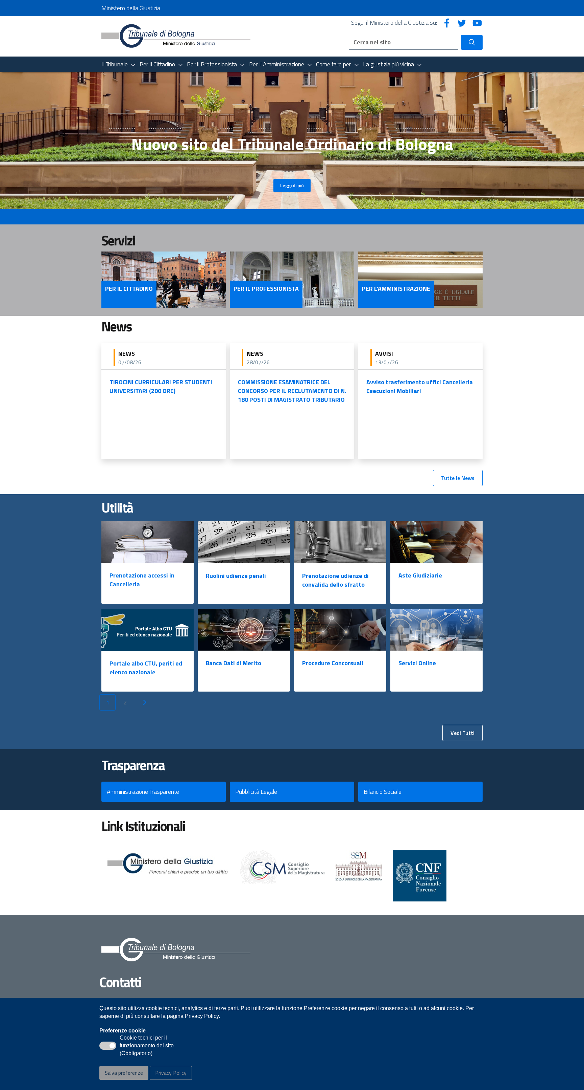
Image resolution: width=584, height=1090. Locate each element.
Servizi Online (417, 663)
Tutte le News (457, 478)
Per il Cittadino (129, 288)
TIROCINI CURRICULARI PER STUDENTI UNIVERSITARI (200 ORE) (161, 386)
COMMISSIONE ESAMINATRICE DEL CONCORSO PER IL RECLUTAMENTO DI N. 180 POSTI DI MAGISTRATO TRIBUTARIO (292, 390)
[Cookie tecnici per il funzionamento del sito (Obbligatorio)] (107, 1046)
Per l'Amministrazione (396, 288)
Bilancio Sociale (383, 791)
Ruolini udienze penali (236, 575)
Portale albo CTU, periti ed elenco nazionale (146, 668)
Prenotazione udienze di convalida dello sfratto (335, 580)
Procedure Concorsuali (332, 663)
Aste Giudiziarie (420, 575)
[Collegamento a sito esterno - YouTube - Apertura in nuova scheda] (477, 22)
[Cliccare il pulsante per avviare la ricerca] (472, 42)
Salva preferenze (124, 1073)
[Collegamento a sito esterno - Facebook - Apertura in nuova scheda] (446, 22)
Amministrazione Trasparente (143, 791)
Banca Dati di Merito (233, 663)
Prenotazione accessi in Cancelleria (142, 580)
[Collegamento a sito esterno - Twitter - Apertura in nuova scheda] (462, 22)
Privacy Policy (171, 1073)
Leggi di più (292, 185)
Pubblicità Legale (256, 791)
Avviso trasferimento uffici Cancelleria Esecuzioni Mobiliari (419, 386)
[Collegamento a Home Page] (175, 35)
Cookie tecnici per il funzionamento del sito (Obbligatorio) (147, 1046)
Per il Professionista (266, 288)
